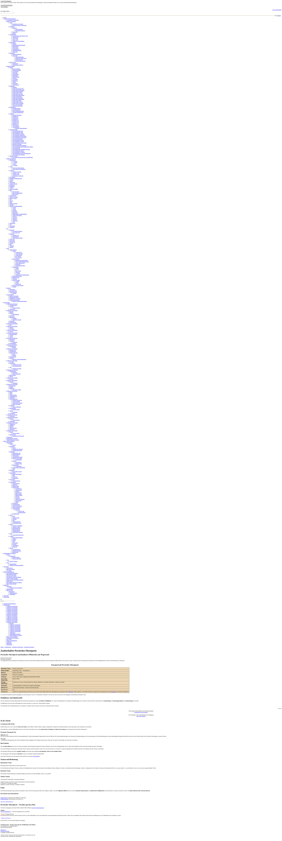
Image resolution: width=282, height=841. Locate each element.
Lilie (10, 367)
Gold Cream (15, 38)
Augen (11, 22)
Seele (7, 562)
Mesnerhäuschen (16, 528)
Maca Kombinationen (17, 193)
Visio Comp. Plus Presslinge (18, 169)
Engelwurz (11, 329)
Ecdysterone (18, 284)
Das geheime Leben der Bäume (13, 577)
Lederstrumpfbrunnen (17, 457)
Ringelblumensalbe (16, 50)
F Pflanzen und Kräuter (11, 330)
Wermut (11, 426)
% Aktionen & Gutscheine (12, 20)
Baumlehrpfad (15, 513)
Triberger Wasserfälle (17, 525)
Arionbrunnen (18, 490)
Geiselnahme (18, 462)
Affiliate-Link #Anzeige (6, 818)
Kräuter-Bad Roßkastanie (18, 99)
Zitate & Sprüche (13, 561)
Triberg (11, 524)
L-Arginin (14, 161)
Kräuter (11, 67)
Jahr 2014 (17, 509)
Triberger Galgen (16, 527)
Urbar (10, 533)
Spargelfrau (15, 503)
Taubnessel (12, 416)
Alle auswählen (4, 7)
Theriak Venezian (13, 156)
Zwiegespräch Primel (17, 403)
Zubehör (11, 247)
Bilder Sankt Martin (17, 474)
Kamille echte (12, 350)
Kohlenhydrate (15, 277)
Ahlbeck (14, 539)
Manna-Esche (12, 375)
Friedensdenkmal (16, 454)
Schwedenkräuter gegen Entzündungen (21, 153)
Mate (10, 244)
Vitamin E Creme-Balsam (18, 41)
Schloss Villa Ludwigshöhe (18, 467)
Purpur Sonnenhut (16, 407)
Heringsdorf (15, 543)
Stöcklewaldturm (16, 529)
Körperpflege (12, 42)
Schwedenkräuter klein (17, 131)
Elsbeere (11, 327)
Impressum (6, 595)
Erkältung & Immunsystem (15, 178)
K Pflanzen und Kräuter (12, 348)
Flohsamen (14, 72)
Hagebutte (14, 342)
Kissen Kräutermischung (18, 111)
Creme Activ (15, 39)
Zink (13, 222)
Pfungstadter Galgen (17, 471)
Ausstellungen (18, 459)
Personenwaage (13, 290)
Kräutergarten (7, 302)
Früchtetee (11, 234)
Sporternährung (13, 249)
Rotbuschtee (12, 241)
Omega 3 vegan (13, 198)
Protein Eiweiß (15, 259)
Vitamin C (14, 216)
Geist (7, 560)
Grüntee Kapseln (13, 183)
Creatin (14, 251)
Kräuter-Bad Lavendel (17, 94)
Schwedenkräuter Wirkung (18, 154)
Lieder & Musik (16, 401)
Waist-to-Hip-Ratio (16, 558)
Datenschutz (6, 597)
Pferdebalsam (15, 46)
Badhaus (17, 491)
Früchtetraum (15, 236)
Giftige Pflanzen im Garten (12, 440)
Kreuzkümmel (12, 356)
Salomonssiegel (13, 395)
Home (5, 17)
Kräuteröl (11, 113)
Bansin (14, 540)
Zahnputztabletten (19, 57)
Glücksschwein (15, 483)
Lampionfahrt (18, 466)
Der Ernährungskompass (12, 573)
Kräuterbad (12, 86)
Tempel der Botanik (19, 499)
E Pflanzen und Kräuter (11, 326)
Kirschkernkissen (16, 109)
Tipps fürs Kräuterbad (17, 106)
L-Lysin (14, 164)
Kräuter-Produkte (10, 66)
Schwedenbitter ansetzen (18, 141)
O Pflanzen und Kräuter (12, 377)
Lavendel (11, 362)
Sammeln (14, 318)
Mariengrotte (15, 478)
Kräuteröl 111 (15, 124)
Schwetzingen (12, 482)
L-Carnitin (14, 162)
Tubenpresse (12, 289)
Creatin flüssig (18, 255)
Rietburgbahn (15, 465)
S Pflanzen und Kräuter (11, 391)
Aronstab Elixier (16, 307)
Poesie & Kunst (16, 420)
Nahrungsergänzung (11, 158)
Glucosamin (12, 182)
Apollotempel (18, 488)
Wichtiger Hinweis (5, 831)
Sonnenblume (12, 408)
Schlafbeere (12, 397)
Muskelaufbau (9, 589)
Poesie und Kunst (16, 374)
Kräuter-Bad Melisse (17, 96)
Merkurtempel (18, 494)
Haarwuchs (15, 32)
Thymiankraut (15, 84)
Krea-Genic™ (18, 257)
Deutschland (9, 442)
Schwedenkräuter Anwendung (19, 142)
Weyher (11, 548)
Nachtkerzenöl (12, 195)
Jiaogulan (14, 78)
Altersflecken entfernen (17, 65)
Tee (7, 228)
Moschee (17, 496)
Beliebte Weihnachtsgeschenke (19, 301)
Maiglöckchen (12, 371)
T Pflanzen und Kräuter (11, 414)
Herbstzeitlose (12, 343)
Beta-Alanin (18, 271)
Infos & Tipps (12, 62)
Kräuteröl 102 (15, 121)
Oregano (11, 379)
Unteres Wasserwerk (17, 506)
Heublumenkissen (16, 108)
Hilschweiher (15, 455)
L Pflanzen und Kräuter (11, 360)
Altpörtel (14, 519)
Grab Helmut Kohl (16, 523)
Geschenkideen (10, 294)
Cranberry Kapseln (16, 172)
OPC (10, 199)
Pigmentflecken (16, 49)
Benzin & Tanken (10, 569)
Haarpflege (12, 26)
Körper (8, 554)
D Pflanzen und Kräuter (12, 323)
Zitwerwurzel (12, 434)
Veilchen (11, 418)
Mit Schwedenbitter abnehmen (19, 145)
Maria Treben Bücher (11, 583)
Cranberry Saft (15, 174)
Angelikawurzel (13, 305)
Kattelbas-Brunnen (16, 550)
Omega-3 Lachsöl (13, 197)
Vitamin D (14, 218)
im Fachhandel (36, 756)
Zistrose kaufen (15, 433)
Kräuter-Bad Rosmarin (17, 98)
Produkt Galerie (16, 409)
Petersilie (11, 381)
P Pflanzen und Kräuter (11, 380)
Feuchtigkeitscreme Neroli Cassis (20, 36)
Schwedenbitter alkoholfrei (18, 135)
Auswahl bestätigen (276, 9)
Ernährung (6, 585)
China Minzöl (15, 125)
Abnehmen (9, 586)
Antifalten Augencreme (17, 24)
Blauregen (11, 315)
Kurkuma (11, 358)
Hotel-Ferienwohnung (17, 532)
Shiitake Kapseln (13, 203)
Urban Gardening (16, 507)
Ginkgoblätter (15, 74)
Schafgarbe (15, 83)
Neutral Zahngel (19, 59)
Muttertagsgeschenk (14, 297)
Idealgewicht (12, 556)
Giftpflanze (15, 383)
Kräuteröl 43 (15, 117)
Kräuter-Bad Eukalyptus (18, 88)
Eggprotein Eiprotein (20, 265)
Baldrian (11, 311)
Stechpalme (12, 413)
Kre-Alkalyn (18, 256)
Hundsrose (11, 341)
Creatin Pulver (18, 252)
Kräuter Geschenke (13, 296)
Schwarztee (12, 240)
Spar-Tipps (6, 566)
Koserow (14, 544)
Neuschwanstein (16, 480)
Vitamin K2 (15, 220)
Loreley (14, 445)
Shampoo (14, 28)
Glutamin (17, 272)
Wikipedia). (71, 691)
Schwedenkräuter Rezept (18, 140)
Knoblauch (12, 185)
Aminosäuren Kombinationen (22, 274)
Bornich (11, 443)
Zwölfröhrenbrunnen (17, 450)
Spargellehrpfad (16, 504)
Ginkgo (11, 181)
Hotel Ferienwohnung (17, 537)
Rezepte (14, 355)
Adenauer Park (15, 517)
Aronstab (11, 306)
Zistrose (11, 432)
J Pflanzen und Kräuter (11, 344)
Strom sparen (9, 568)
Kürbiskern (12, 186)
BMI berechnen (16, 557)
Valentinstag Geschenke (14, 298)
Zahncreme (15, 55)
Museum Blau (15, 486)
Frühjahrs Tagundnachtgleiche (16, 565)
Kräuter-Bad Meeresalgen (18, 95)
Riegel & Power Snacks (17, 285)
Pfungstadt (11, 470)
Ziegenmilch (15, 63)
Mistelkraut (15, 80)
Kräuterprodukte (4, 799)
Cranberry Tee (15, 173)
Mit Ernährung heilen (11, 574)
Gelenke (11, 179)
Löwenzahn (15, 79)
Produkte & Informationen (10, 18)
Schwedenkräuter (13, 129)
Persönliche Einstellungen (6, 5)
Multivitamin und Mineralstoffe (19, 214)
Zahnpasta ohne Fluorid (20, 58)
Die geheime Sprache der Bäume (14, 582)
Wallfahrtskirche (16, 531)
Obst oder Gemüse (16, 389)
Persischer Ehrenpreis (29, 647)
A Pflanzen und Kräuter (11, 304)
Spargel (11, 410)
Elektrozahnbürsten (16, 54)
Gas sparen (9, 570)
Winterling (11, 429)
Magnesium (15, 212)
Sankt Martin (12, 473)
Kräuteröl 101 (15, 120)
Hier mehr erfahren (141, 716)
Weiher (17, 502)
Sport (7, 248)
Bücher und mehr (16, 404)
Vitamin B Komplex (17, 215)
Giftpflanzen (9, 437)
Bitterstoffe (12, 591)
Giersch (11, 335)
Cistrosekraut (15, 71)
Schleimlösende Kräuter (12, 438)
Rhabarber (11, 388)
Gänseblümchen (13, 334)
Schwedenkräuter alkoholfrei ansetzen (21, 149)
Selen (10, 202)
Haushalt (8, 288)
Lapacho (11, 243)
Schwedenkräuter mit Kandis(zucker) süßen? (22, 146)
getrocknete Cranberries (17, 175)
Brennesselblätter (16, 69)
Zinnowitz (14, 546)
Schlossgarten (15, 487)
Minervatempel (18, 495)
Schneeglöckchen (13, 399)
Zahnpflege (12, 53)
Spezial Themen (16, 280)
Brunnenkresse (12, 322)
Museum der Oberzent (17, 449)
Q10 (10, 224)
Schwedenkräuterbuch (17, 139)
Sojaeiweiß (17, 264)
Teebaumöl (14, 51)
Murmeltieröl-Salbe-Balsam (18, 45)
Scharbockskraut (13, 396)
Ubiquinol (11, 227)
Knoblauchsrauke (13, 352)
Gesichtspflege (12, 34)
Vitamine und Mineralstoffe (15, 206)
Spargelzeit (14, 412)
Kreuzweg (14, 476)
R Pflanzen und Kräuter (11, 384)
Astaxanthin (12, 226)
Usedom (11, 536)
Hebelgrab (14, 484)
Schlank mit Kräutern (11, 576)
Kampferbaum (12, 351)
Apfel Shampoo (19, 29)
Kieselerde (14, 211)
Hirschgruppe (18, 492)
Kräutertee (11, 230)
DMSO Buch (9, 581)
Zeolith (17, 282)
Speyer (11, 515)
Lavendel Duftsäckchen (17, 112)
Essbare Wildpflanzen (6, 811)
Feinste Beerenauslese (17, 238)
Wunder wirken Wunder (12, 578)
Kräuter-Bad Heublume (17, 91)
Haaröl (13, 33)
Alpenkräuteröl (15, 127)
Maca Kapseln (15, 191)
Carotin (14, 208)
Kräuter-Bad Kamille (17, 92)
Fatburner (14, 278)
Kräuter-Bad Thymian (17, 102)
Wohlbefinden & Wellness (10, 553)
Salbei (10, 393)
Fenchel (11, 331)
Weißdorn (11, 425)
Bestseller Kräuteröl (17, 115)
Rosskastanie (12, 385)
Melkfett (14, 43)
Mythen (14, 347)
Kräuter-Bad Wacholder (17, 103)
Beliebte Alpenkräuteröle (21, 128)
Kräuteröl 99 (15, 119)
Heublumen (15, 75)
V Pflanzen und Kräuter (12, 417)
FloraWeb (113, 691)
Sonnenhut (11, 405)
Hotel (13, 469)
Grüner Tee (12, 239)
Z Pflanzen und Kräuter (11, 430)
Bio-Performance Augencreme (19, 25)
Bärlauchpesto (15, 314)
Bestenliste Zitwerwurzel (18, 436)
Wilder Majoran (13, 428)
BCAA (17, 269)
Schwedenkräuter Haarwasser (19, 137)
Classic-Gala (21, 511)
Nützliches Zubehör (17, 144)
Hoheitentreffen (21, 512)
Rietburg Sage (18, 463)
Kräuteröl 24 (15, 116)
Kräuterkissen (12, 107)
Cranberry (11, 170)
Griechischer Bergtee (17, 231)
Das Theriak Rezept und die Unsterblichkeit (22, 157)
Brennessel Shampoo (20, 30)
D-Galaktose (12, 177)
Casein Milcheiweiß (20, 263)
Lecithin (11, 187)
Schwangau (12, 479)
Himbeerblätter (15, 76)
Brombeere (12, 321)
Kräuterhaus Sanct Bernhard (141, 712)
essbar (13, 354)
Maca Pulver (15, 194)
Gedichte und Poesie (17, 400)
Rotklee (11, 201)
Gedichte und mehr (16, 319)
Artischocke (12, 309)
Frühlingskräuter (13, 593)
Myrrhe (14, 82)
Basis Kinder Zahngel (20, 61)
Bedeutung (14, 372)
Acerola (14, 207)
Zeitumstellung (12, 564)
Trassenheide (15, 545)
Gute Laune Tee (16, 232)
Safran (10, 392)
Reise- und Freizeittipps (9, 441)
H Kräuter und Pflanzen (12, 338)
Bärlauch (11, 313)
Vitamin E (14, 219)
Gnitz (13, 541)
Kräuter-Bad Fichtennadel (18, 90)
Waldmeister (12, 424)
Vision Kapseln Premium (18, 168)
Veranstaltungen (16, 508)
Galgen (14, 447)
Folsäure (14, 210)
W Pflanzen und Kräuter (12, 422)
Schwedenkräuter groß (17, 132)
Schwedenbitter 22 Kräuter (18, 152)
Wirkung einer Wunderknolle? (19, 359)
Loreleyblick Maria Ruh (18, 535)
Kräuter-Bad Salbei (16, 100)
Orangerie (17, 498)
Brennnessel (12, 317)
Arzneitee (11, 245)
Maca (10, 190)
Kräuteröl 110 (15, 123)
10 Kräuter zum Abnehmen (15, 587)
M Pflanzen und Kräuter (12, 370)
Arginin (17, 268)
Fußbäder (14, 87)
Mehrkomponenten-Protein (21, 260)
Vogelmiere (12, 421)
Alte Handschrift (16, 148)
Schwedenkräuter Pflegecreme (19, 136)
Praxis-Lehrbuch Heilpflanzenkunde (14, 579)
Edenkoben (12, 451)
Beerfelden (11, 446)
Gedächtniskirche (16, 521)
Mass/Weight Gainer (17, 276)
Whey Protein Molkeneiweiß (22, 261)
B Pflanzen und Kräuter (11, 310)
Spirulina (11, 205)
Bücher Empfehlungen (9, 572)
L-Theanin (14, 165)
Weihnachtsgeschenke (14, 300)
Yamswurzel (12, 223)
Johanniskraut (12, 346)
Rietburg (14, 461)
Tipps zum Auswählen (17, 104)
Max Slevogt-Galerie (17, 458)
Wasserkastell (18, 500)
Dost (10, 325)
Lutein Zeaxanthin (13, 189)
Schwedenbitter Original (18, 133)
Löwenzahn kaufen (16, 366)
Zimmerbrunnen (13, 292)
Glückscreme (15, 37)
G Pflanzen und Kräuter (12, 333)
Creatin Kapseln (19, 253)
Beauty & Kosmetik (11, 21)
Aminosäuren (12, 160)
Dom (13, 520)
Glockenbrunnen (16, 549)
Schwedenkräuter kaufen (18, 150)
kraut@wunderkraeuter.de (38, 807)
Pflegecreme (15, 47)
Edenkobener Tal (16, 453)
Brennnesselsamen (16, 70)
